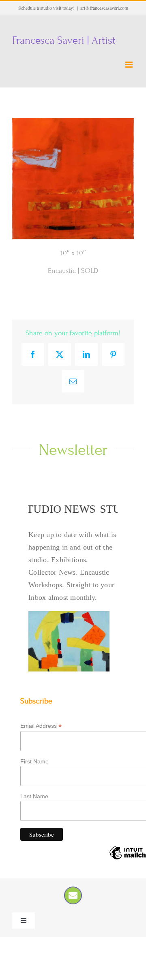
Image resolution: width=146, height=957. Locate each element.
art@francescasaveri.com (104, 7)
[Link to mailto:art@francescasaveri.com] (73, 895)
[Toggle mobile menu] (129, 64)
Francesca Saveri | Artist (64, 40)
